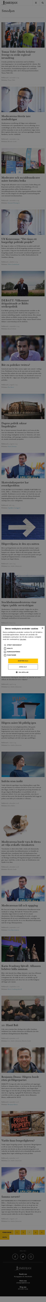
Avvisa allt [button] (23, 667)
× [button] (42, 628)
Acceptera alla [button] (23, 661)
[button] (23, 672)
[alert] (23, 651)
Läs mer (23, 639)
